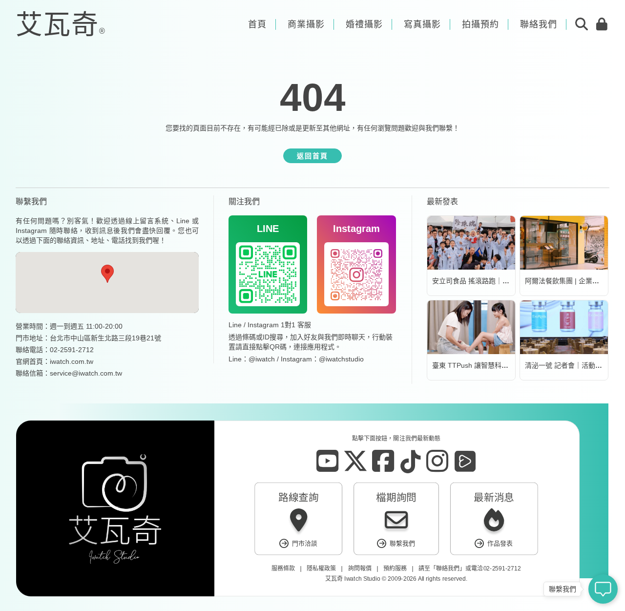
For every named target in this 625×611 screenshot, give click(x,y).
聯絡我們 (447, 568)
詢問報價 (360, 568)
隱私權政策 (321, 568)
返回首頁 (312, 156)
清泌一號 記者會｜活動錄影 (567, 365)
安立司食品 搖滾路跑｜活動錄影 (481, 281)
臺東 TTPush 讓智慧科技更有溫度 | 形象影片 (500, 365)
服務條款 (283, 568)
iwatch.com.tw (71, 361)
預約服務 (395, 568)
